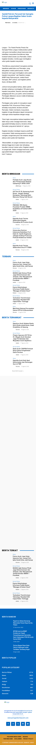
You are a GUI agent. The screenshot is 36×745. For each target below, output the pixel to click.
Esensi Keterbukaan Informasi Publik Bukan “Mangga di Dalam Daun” (21, 289)
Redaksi (14, 293)
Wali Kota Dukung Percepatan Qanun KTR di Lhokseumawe (23, 309)
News (14, 177)
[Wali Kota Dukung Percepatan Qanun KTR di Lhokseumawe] (7, 309)
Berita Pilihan (16, 189)
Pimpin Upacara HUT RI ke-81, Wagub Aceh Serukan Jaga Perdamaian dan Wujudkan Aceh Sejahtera (22, 338)
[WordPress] (23, 724)
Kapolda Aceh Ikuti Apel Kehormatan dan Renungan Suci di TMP (22, 362)
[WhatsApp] (24, 165)
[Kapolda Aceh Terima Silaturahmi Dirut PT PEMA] (7, 246)
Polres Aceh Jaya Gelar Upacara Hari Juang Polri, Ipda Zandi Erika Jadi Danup (23, 264)
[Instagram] (13, 724)
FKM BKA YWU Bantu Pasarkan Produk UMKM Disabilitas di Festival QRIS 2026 (22, 207)
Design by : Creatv (29, 742)
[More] (30, 165)
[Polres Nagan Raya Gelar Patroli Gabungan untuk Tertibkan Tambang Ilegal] (7, 648)
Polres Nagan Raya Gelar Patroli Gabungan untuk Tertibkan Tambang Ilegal (21, 647)
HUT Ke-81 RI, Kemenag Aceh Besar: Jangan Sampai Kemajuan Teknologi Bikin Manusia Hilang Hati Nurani (23, 194)
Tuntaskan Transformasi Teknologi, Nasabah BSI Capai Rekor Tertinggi (21, 299)
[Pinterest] (18, 165)
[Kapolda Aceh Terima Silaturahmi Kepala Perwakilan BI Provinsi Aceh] (7, 219)
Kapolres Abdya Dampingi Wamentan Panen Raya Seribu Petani (23, 623)
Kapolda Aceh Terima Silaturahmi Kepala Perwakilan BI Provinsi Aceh (23, 220)
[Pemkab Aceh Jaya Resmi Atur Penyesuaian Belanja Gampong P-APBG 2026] (7, 180)
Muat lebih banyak (17, 371)
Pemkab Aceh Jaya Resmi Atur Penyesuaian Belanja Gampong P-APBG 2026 (22, 181)
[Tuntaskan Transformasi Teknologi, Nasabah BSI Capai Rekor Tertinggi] (7, 298)
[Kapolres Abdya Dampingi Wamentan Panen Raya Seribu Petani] (7, 623)
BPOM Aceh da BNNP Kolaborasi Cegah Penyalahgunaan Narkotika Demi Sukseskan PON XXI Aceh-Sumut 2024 (23, 635)
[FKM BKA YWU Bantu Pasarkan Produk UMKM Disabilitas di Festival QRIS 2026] (7, 206)
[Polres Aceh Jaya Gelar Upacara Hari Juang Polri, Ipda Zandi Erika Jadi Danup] (7, 263)
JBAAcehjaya (18, 186)
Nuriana (7, 22)
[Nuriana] (3, 22)
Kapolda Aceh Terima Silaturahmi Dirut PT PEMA (22, 246)
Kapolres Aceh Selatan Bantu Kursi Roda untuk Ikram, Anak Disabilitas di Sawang (23, 325)
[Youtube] (28, 724)
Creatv (4, 727)
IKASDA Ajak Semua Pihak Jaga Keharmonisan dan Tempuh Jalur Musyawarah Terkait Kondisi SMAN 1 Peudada (22, 276)
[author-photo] (14, 186)
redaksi (17, 199)
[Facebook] (6, 165)
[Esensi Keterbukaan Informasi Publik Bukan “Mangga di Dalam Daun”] (7, 288)
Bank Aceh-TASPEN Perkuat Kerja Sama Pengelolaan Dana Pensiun (23, 350)
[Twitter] (12, 165)
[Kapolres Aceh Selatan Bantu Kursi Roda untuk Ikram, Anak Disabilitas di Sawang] (7, 324)
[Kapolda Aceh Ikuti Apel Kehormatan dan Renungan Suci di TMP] (7, 361)
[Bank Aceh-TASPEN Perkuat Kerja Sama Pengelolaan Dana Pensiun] (7, 349)
